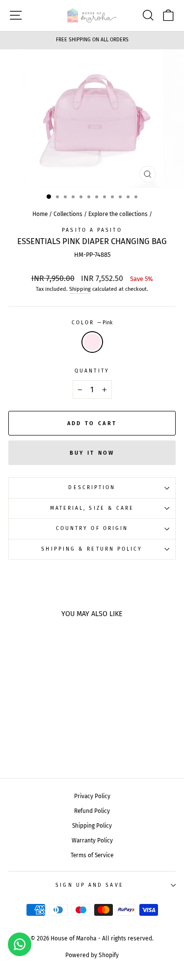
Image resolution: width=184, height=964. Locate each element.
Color (92, 322)
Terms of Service (92, 855)
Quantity (92, 371)
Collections (67, 214)
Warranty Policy (92, 840)
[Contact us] (19, 944)
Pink (92, 342)
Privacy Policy (92, 796)
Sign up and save (89, 885)
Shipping (80, 289)
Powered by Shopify (92, 955)
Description (91, 487)
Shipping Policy (92, 825)
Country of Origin (92, 528)
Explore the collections (118, 214)
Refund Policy (92, 811)
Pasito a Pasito (92, 230)
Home (40, 214)
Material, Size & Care (92, 508)
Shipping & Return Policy (91, 549)
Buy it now (92, 453)
